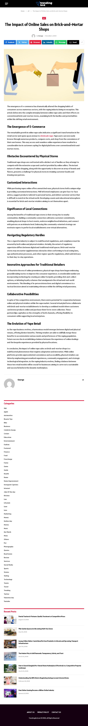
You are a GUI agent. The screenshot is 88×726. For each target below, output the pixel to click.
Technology (8, 579)
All (44, 18)
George (40, 36)
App (5, 408)
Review (6, 558)
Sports (6, 568)
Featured (7, 448)
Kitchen (7, 496)
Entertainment (9, 441)
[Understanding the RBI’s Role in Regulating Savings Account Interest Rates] (10, 681)
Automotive (8, 415)
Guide (6, 470)
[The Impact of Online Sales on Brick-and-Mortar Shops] (44, 75)
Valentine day (9, 598)
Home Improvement (11, 481)
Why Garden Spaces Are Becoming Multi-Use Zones (36, 629)
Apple (6, 412)
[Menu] (6, 3)
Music (6, 528)
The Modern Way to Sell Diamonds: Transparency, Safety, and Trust (41, 653)
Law (5, 499)
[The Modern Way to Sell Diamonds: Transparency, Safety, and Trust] (10, 656)
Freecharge (8, 459)
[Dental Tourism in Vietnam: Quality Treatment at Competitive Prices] (10, 619)
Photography (8, 547)
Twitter (6, 594)
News (6, 536)
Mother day (8, 521)
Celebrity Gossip (10, 430)
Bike (5, 423)
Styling (6, 576)
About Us (30, 712)
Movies (6, 525)
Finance (7, 452)
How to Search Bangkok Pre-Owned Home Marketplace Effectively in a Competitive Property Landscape (50, 667)
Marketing (7, 514)
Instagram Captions (11, 485)
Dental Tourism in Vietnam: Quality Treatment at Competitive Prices (42, 616)
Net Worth (7, 532)
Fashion (6, 445)
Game (6, 466)
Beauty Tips (8, 419)
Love (5, 510)
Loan (5, 506)
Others (6, 539)
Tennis (6, 583)
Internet (7, 488)
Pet (5, 543)
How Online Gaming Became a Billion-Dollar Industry (36, 690)
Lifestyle (7, 503)
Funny (6, 463)
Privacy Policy (43, 712)
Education (7, 437)
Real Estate (8, 554)
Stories (6, 572)
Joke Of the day (9, 492)
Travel (6, 587)
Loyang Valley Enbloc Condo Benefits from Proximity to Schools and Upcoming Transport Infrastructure (48, 642)
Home (6, 477)
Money (6, 517)
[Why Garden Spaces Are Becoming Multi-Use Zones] (10, 631)
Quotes (6, 550)
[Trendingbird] (44, 3)
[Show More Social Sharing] (82, 42)
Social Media (8, 565)
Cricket (6, 434)
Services (7, 561)
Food (5, 455)
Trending (7, 590)
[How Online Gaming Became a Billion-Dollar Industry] (10, 693)
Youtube (7, 601)
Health (6, 474)
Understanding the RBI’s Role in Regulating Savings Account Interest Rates (44, 678)
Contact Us (56, 712)
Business (7, 426)
